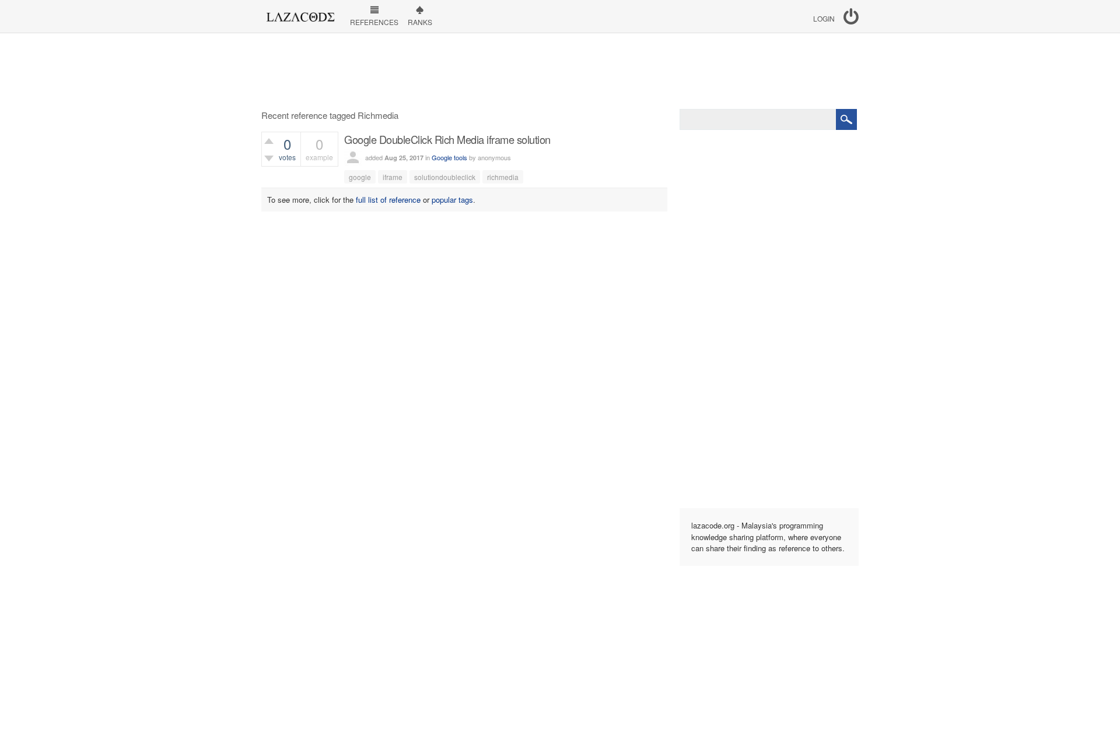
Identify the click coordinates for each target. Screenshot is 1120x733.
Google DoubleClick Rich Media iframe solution (447, 139)
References (374, 22)
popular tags (452, 199)
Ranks (420, 22)
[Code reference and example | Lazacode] (300, 14)
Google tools (449, 157)
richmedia (503, 177)
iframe (392, 177)
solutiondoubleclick (444, 177)
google (360, 177)
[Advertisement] (560, 71)
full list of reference (388, 199)
